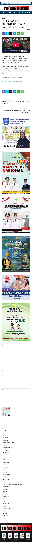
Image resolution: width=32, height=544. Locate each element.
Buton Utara (6, 477)
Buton (4, 469)
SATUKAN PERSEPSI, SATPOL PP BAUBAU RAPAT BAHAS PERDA (17, 111)
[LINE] (18, 33)
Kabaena (5, 489)
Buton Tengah (6, 474)
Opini (4, 501)
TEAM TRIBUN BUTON (9, 447)
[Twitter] (7, 33)
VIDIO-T (5, 513)
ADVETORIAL (6, 462)
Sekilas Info (6, 503)
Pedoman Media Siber (8, 442)
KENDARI (5, 438)
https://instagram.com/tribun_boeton (12, 81)
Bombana (5, 467)
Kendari (5, 491)
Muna (4, 494)
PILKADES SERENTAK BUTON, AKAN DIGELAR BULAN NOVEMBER (16, 102)
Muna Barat (6, 496)
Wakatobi (5, 515)
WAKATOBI (16, 12)
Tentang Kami (6, 450)
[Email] (10, 33)
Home (4, 435)
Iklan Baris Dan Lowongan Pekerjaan (12, 484)
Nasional (5, 499)
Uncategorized (6, 508)
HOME (3, 12)
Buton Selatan (6, 472)
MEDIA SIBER (6, 440)
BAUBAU (9, 12)
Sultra (4, 506)
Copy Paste (6, 479)
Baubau (5, 465)
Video (8, 15)
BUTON (24, 12)
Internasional (6, 486)
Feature (5, 482)
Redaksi (5, 445)
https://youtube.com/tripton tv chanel (12, 77)
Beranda (4, 15)
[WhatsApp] (22, 33)
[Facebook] (3, 33)
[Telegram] (14, 33)
